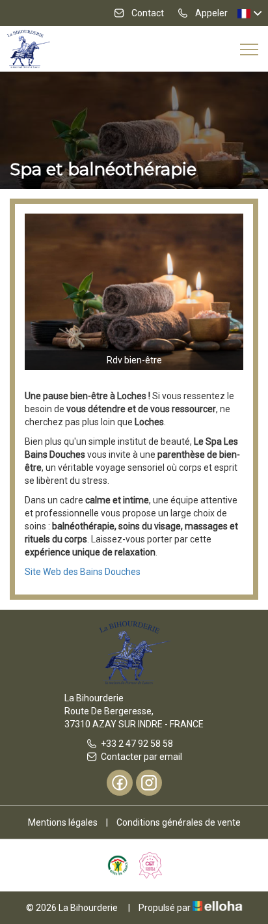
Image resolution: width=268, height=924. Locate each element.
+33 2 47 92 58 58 (137, 743)
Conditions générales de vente (178, 822)
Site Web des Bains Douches (83, 572)
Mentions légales (63, 822)
